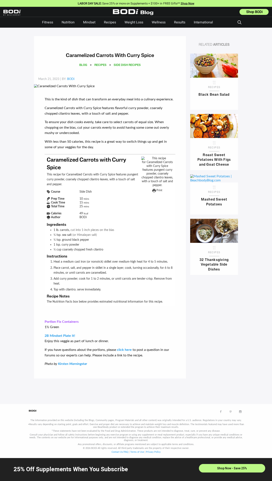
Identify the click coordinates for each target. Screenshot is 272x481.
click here (124, 350)
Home (134, 15)
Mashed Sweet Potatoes (214, 202)
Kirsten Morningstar (72, 364)
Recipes (110, 22)
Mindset (89, 22)
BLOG (83, 65)
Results (179, 22)
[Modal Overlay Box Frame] (136, 469)
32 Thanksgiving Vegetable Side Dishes (214, 264)
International (203, 22)
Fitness (47, 22)
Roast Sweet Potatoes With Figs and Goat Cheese (214, 160)
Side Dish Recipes (127, 65)
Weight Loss (134, 22)
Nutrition (68, 22)
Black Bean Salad (214, 95)
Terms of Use (137, 452)
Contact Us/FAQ (120, 452)
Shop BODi (254, 11)
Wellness (159, 22)
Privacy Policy (153, 452)
